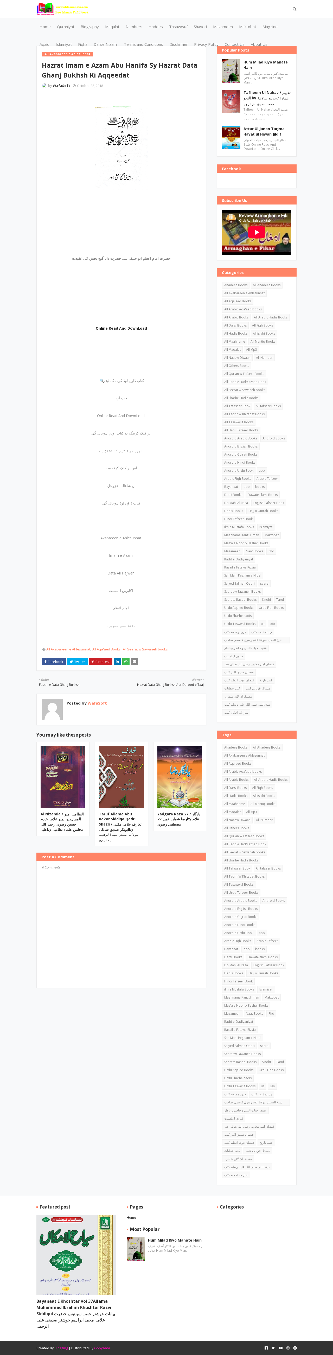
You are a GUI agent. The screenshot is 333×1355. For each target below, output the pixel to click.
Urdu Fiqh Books (271, 607)
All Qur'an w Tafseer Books (244, 374)
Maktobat (272, 535)
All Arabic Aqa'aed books (243, 309)
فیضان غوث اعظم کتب (239, 680)
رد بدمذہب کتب (261, 632)
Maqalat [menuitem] (112, 26)
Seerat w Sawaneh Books (242, 591)
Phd (271, 551)
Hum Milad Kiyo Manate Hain (266, 65)
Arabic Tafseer (267, 478)
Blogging (61, 1348)
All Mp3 (251, 349)
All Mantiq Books (263, 341)
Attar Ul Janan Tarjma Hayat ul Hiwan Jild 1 (264, 131)
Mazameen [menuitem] (223, 26)
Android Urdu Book (238, 470)
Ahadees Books (235, 285)
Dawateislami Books (263, 495)
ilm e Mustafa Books (239, 527)
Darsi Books (233, 495)
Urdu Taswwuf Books (239, 624)
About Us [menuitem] (259, 44)
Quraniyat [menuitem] (65, 26)
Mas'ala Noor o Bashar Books (246, 543)
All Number (264, 357)
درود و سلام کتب (235, 632)
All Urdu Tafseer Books (241, 430)
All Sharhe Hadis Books (241, 398)
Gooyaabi (102, 1348)
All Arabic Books (236, 317)
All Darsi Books (235, 325)
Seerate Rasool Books (240, 599)
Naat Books (254, 551)
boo (247, 486)
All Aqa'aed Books (106, 649)
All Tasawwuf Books (238, 422)
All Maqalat (232, 349)
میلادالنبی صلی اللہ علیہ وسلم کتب (247, 704)
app (262, 470)
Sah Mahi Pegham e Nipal (242, 575)
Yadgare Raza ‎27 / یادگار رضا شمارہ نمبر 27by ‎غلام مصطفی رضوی (178, 819)
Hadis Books (233, 511)
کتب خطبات (232, 688)
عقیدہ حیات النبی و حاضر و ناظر (245, 648)
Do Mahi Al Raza (236, 503)
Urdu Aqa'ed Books (238, 607)
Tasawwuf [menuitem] (178, 26)
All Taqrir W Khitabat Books (244, 414)
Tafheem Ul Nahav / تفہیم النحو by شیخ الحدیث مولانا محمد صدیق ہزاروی (267, 98)
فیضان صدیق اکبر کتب (239, 672)
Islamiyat (265, 527)
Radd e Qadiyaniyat (238, 559)
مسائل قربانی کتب (258, 688)
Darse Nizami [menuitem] (106, 44)
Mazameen (232, 551)
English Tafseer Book (268, 503)
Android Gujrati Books (240, 454)
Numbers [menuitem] (134, 26)
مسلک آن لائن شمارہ (238, 696)
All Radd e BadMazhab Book (245, 382)
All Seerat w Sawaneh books (145, 649)
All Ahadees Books (266, 285)
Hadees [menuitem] (156, 26)
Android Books (273, 438)
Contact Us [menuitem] (235, 44)
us (262, 624)
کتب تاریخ (266, 680)
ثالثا (272, 624)
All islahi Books (264, 333)
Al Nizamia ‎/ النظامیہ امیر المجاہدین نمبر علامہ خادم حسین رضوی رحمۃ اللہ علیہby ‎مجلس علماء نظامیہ (62, 821)
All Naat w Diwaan (237, 357)
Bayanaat (231, 486)
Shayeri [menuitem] (200, 26)
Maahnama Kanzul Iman (241, 535)
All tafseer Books (268, 406)
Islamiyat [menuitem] (64, 44)
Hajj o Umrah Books (263, 511)
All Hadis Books (235, 333)
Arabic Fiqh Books (237, 478)
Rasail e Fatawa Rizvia (240, 567)
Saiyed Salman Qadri (239, 583)
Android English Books (241, 446)
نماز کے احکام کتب (236, 712)
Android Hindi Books (239, 462)
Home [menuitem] (45, 26)
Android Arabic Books (240, 438)
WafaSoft (61, 85)
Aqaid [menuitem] (44, 44)
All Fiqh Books (262, 325)
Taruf (280, 599)
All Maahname (234, 341)
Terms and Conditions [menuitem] (143, 44)
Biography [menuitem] (90, 26)
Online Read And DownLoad (121, 328)
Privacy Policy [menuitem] (206, 44)
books (260, 486)
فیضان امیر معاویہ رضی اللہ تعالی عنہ (249, 664)
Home (131, 1217)
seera (264, 583)
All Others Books (236, 365)
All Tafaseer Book (237, 406)
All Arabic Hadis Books (270, 317)
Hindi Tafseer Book (238, 519)
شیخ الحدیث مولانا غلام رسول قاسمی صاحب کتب (253, 640)
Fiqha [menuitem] (82, 44)
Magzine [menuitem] (270, 26)
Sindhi (266, 599)
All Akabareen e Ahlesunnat (68, 649)
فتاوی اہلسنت (233, 656)
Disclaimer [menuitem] (178, 44)
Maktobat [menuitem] (247, 26)
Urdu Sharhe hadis (238, 615)
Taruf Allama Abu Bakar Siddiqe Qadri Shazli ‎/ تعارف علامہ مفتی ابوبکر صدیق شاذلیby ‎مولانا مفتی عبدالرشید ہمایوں (120, 826)
